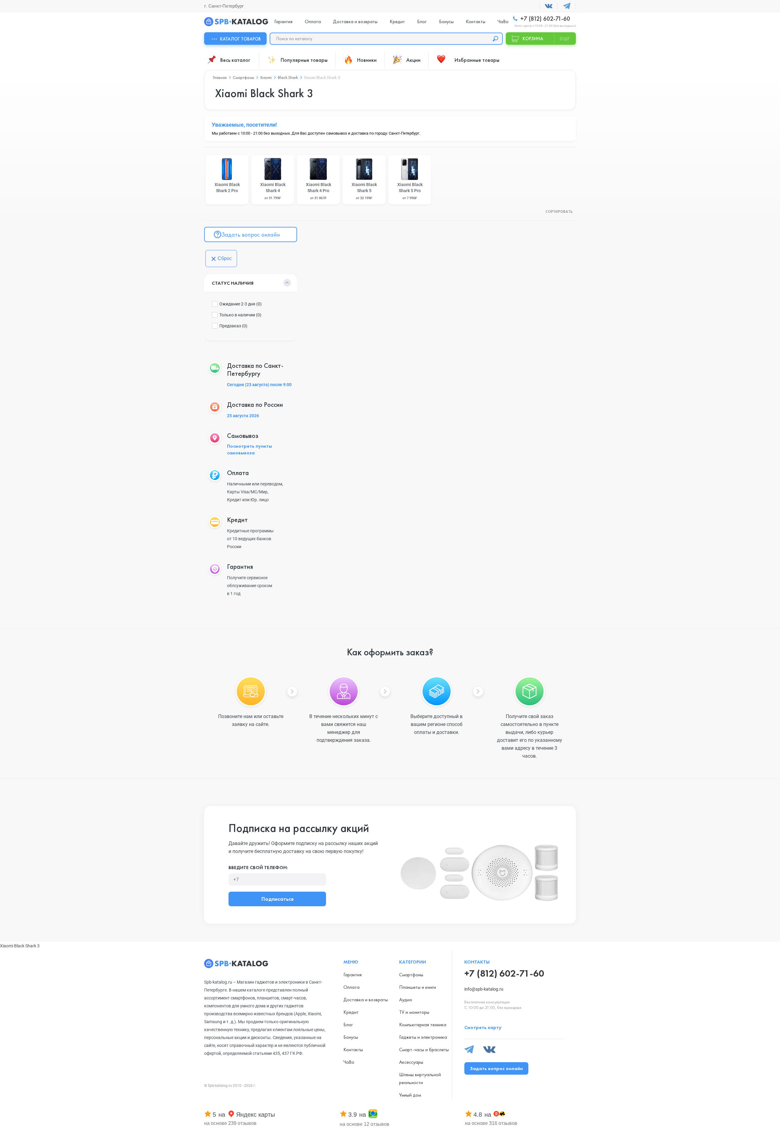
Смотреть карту (483, 1027)
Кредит (397, 21)
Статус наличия (233, 283)
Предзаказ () (233, 325)
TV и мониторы (414, 1012)
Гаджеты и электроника (423, 1037)
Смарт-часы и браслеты (424, 1049)
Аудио (405, 999)
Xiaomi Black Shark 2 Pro (227, 187)
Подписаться (277, 898)
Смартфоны (411, 974)
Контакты (475, 21)
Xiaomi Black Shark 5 (364, 191)
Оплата (313, 21)
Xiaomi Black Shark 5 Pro (410, 191)
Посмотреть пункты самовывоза (249, 449)
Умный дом (410, 1095)
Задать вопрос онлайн (250, 234)
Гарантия (283, 21)
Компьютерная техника (422, 1024)
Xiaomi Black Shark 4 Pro (318, 191)
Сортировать (559, 212)
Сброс (225, 258)
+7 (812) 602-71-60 (544, 18)
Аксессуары (411, 1062)
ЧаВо (503, 21)
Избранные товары (477, 59)
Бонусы (446, 21)
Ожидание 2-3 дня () (240, 303)
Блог (422, 21)
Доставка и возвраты (355, 21)
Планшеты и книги (417, 987)
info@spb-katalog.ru (483, 989)
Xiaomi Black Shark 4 (272, 191)
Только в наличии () (240, 314)
